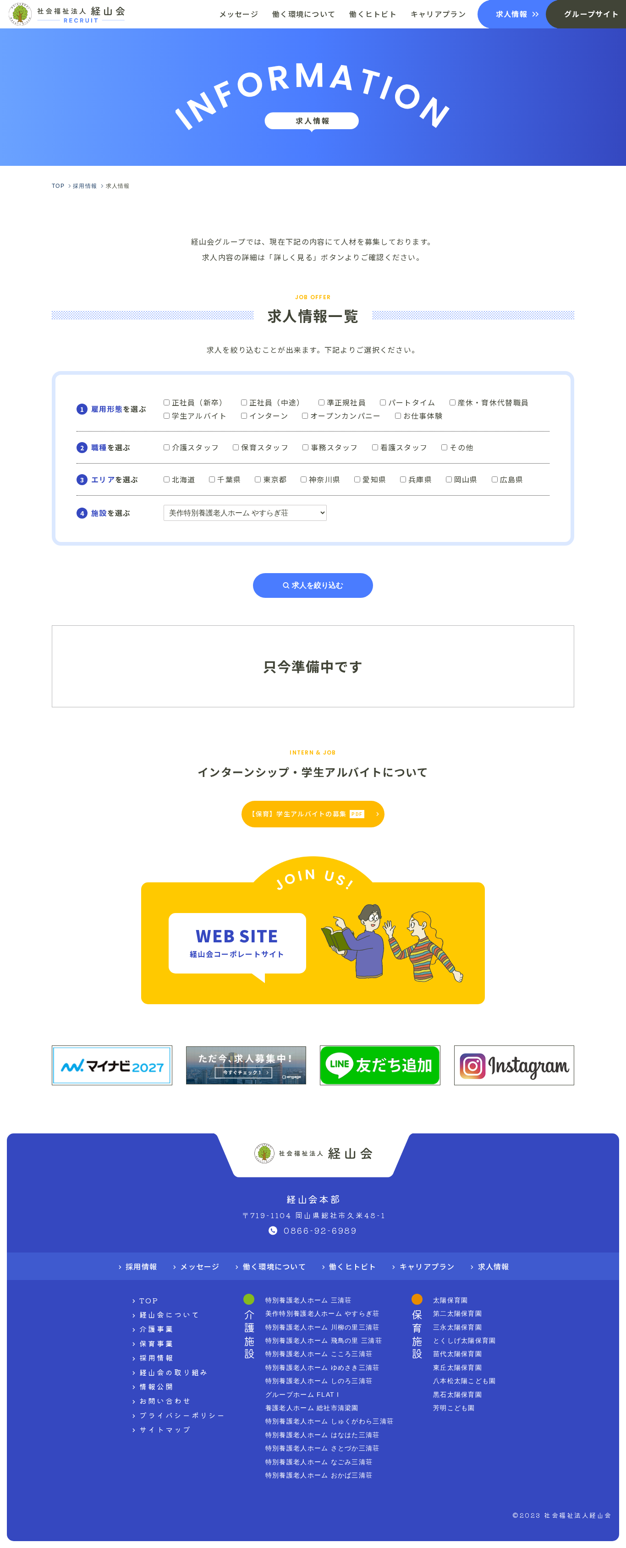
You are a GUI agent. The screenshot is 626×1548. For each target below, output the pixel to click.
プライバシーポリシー (182, 1415)
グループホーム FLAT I (302, 1394)
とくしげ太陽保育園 (464, 1340)
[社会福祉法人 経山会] (66, 14)
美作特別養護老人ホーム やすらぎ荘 (322, 1313)
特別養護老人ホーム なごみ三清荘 (319, 1462)
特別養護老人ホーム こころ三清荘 (319, 1353)
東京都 (275, 479)
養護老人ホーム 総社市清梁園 (312, 1407)
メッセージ (200, 1266)
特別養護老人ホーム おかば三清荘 (319, 1475)
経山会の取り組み (174, 1372)
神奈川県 (324, 479)
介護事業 (156, 1328)
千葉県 (229, 479)
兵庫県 (420, 479)
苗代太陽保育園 (457, 1353)
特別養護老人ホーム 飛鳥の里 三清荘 (323, 1340)
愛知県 (374, 479)
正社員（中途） (277, 402)
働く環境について (274, 1266)
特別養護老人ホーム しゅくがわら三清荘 (329, 1421)
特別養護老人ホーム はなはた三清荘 (322, 1435)
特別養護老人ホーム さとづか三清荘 (322, 1448)
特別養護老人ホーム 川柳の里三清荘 (322, 1327)
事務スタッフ (334, 447)
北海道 (184, 479)
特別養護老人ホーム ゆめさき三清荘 (322, 1367)
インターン (268, 415)
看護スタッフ (404, 447)
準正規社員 (346, 402)
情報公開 (156, 1386)
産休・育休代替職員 (493, 402)
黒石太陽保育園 (457, 1394)
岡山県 (466, 479)
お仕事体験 (423, 415)
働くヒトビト (353, 1266)
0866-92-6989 (321, 1230)
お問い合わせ (165, 1400)
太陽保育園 (450, 1300)
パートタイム (412, 402)
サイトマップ (165, 1429)
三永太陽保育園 (457, 1327)
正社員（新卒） (199, 402)
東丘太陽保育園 (457, 1367)
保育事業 (156, 1343)
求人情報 (494, 1266)
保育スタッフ (265, 447)
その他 (461, 447)
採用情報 (141, 1266)
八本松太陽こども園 (464, 1380)
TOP (149, 1300)
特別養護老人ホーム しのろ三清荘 (319, 1380)
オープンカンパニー (345, 415)
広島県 (512, 479)
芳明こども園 (454, 1407)
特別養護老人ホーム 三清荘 (308, 1300)
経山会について (169, 1314)
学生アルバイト (199, 415)
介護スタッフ (196, 447)
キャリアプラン (427, 1266)
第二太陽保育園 (457, 1313)
